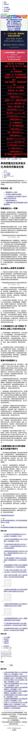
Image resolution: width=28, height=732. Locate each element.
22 (9, 654)
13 (6, 653)
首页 (5, 2)
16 (10, 653)
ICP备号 (14, 730)
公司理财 (6, 7)
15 (9, 653)
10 (1, 653)
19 (4, 654)
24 (1, 656)
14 (7, 653)
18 (3, 654)
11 (3, 653)
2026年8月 (6, 646)
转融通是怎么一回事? (11, 192)
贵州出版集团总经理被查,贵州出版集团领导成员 (14, 527)
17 (1, 654)
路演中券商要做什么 (11, 200)
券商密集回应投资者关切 (7, 515)
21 (7, 654)
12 (4, 653)
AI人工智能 (7, 9)
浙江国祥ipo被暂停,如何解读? (14, 194)
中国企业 (6, 4)
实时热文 (6, 11)
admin (8, 173)
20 (6, 654)
